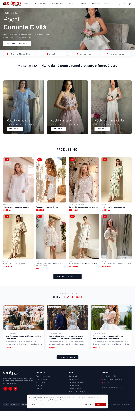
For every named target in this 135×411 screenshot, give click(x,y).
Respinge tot (88, 404)
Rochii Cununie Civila (43, 376)
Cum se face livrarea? (76, 382)
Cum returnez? (74, 385)
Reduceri (82, 4)
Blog (106, 4)
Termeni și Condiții (75, 389)
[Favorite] (120, 4)
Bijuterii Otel (57, 4)
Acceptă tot (101, 404)
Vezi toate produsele (66, 277)
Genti (71, 4)
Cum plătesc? (73, 379)
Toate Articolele (66, 357)
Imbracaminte (41, 4)
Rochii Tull (39, 385)
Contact (95, 4)
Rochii (26, 4)
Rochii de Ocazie (41, 379)
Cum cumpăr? (73, 376)
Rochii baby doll (41, 382)
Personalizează (36, 404)
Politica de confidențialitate (59, 400)
